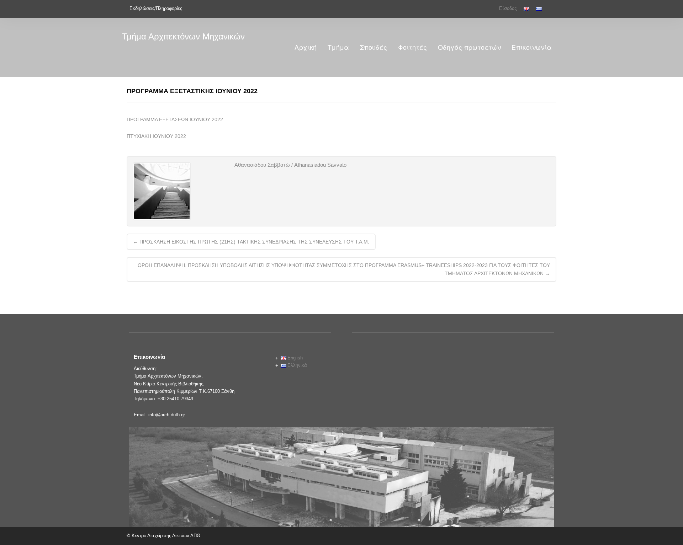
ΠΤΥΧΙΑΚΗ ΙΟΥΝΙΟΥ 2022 (156, 136)
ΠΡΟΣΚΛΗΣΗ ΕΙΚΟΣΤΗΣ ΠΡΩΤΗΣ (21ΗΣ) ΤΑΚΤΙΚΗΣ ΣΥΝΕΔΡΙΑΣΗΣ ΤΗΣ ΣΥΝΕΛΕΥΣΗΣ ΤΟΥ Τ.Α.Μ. (251, 242)
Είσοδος (508, 8)
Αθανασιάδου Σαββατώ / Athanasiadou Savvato (290, 165)
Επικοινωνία (532, 47)
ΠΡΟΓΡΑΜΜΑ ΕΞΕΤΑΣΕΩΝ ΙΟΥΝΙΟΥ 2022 (175, 119)
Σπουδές (373, 47)
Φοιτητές (412, 47)
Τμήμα (338, 47)
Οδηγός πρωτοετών (469, 47)
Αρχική (306, 47)
